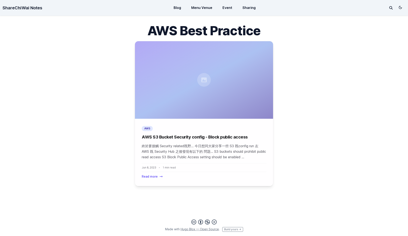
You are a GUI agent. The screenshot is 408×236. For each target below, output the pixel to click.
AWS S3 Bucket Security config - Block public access (195, 137)
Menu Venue (201, 8)
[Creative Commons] (204, 222)
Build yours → (232, 229)
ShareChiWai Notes (22, 7)
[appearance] (400, 7)
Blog (177, 8)
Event (227, 8)
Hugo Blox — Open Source (200, 229)
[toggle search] (391, 8)
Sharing (249, 8)
